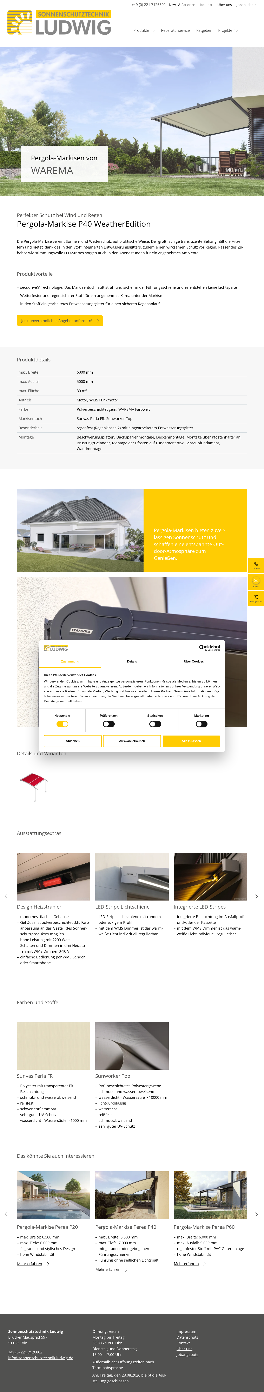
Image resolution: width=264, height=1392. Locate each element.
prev (7, 898)
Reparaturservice (175, 30)
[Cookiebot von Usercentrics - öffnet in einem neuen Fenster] (202, 648)
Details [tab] (132, 661)
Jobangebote (247, 4)
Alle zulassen (191, 741)
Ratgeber (204, 30)
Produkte (141, 30)
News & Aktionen (182, 4)
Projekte (225, 30)
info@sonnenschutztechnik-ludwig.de (40, 1357)
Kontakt (206, 4)
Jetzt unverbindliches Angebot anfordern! (56, 320)
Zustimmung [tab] (70, 661)
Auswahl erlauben (132, 741)
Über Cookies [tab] (194, 661)
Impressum (186, 1331)
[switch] (109, 724)
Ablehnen (73, 741)
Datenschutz (187, 1337)
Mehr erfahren (29, 1263)
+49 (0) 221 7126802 (149, 4)
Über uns (224, 4)
